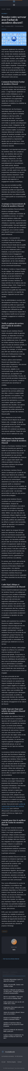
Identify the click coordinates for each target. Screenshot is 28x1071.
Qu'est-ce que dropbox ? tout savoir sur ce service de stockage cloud (13, 997)
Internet (8, 9)
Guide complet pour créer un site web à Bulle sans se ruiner (14, 1002)
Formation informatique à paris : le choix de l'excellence (13, 980)
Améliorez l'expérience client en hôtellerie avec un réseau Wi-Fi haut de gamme (13, 1024)
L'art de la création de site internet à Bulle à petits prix (13, 1030)
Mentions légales (11, 1062)
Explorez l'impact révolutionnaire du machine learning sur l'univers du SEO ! (13, 1036)
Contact (20, 1062)
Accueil (3, 9)
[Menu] (14, 5)
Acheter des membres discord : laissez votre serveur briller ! (14, 1013)
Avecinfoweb (10, 1052)
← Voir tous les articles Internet (10, 959)
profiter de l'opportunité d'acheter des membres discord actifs (13, 806)
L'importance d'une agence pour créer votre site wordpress (14, 1008)
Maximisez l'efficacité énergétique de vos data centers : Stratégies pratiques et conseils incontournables (14, 991)
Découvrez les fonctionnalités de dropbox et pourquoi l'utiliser (12, 1018)
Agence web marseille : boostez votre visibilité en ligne (14, 985)
